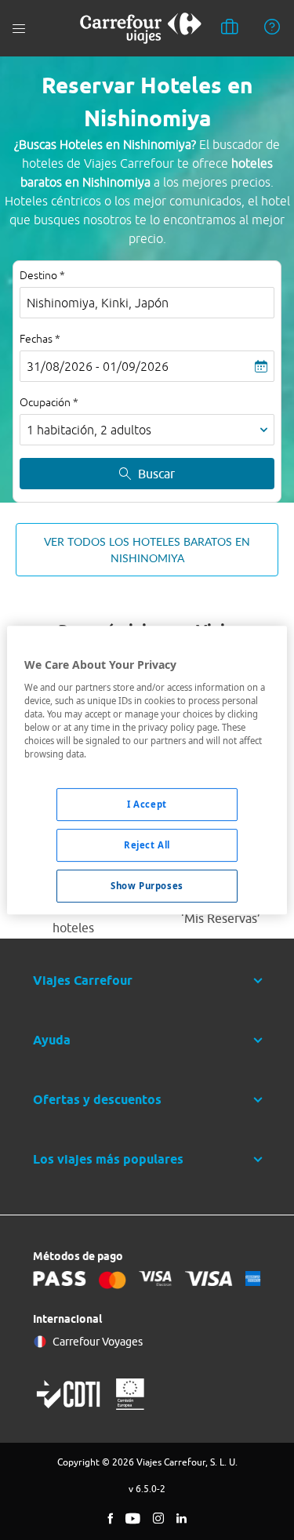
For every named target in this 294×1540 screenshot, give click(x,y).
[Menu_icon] (19, 28)
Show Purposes (147, 886)
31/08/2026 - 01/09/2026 (98, 366)
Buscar (156, 474)
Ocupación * (49, 402)
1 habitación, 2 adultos (89, 430)
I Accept (147, 804)
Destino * (42, 275)
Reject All (147, 845)
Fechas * (40, 338)
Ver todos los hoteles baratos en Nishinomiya (147, 549)
